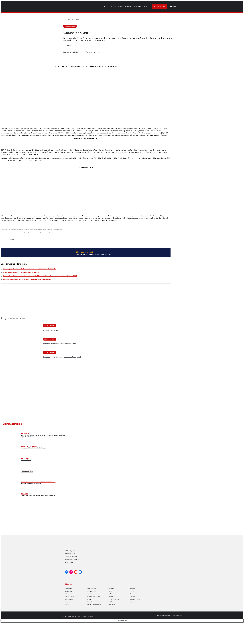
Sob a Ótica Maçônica (29, 446)
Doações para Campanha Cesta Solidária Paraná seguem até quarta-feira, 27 (29, 269)
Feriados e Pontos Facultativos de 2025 (59, 344)
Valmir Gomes (26, 470)
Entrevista (25, 433)
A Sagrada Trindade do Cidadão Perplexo (33, 448)
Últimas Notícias (159, 6)
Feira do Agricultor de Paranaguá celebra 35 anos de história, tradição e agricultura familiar (43, 436)
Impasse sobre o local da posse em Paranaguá (62, 357)
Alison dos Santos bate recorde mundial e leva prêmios (38, 495)
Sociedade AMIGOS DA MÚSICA (31, 483)
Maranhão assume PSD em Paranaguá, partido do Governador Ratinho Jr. (28, 279)
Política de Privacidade (163, 615)
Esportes (24, 494)
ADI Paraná (25, 458)
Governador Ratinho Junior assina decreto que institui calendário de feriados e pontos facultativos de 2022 (40, 276)
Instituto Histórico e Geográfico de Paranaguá (38, 482)
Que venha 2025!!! (50, 330)
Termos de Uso (177, 615)
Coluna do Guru (70, 26)
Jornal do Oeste (26, 460)
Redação (70, 45)
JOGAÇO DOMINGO (27, 472)
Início (66, 19)
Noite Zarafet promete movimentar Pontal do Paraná (21, 272)
